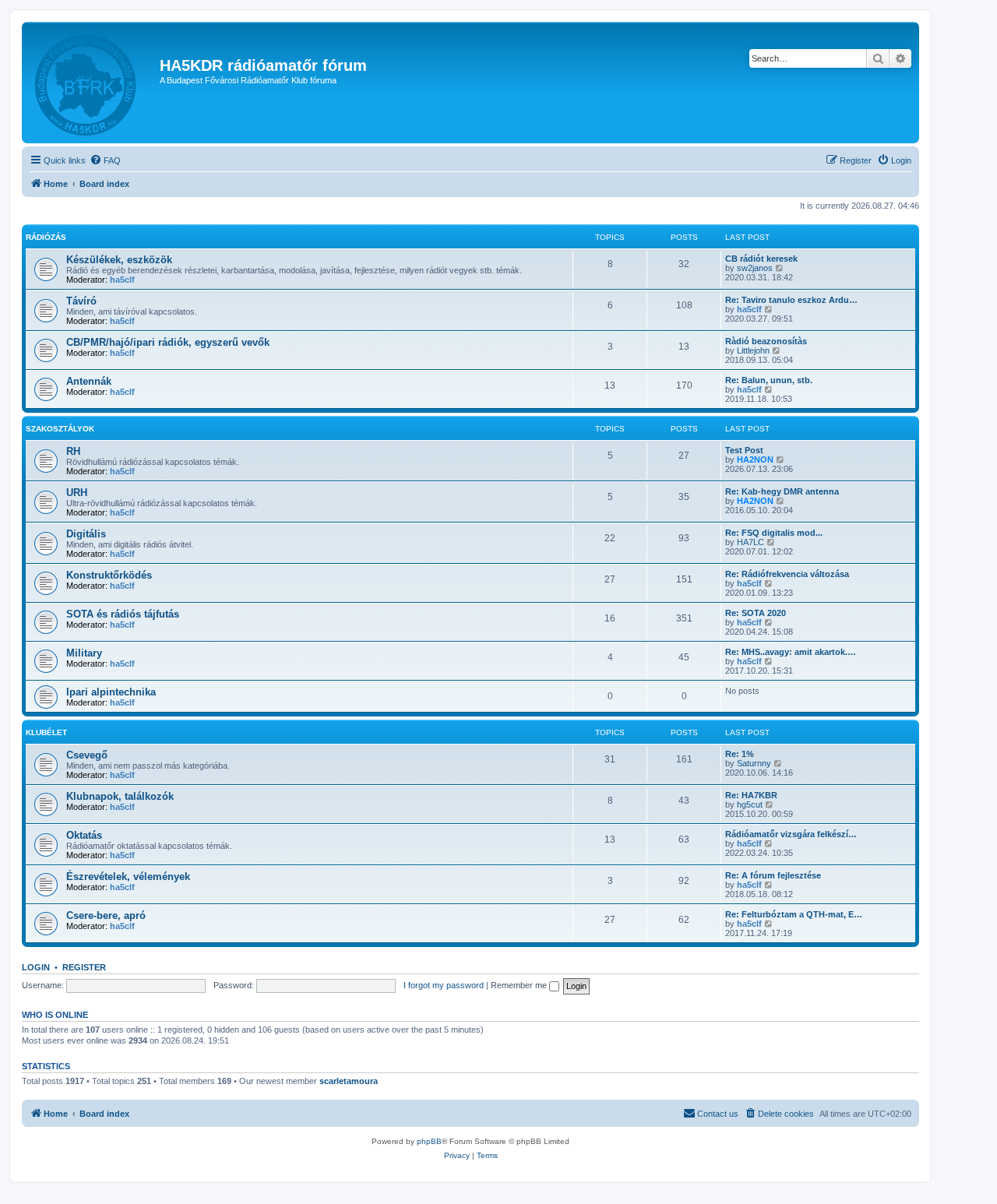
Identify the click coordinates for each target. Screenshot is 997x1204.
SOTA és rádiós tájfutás (122, 614)
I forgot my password (443, 985)
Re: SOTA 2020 (755, 613)
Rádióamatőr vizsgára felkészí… (791, 834)
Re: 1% (739, 754)
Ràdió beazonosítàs (766, 341)
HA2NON (755, 459)
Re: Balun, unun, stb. (768, 380)
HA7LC (750, 542)
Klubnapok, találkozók (120, 796)
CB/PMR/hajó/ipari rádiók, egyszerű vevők (168, 342)
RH (73, 451)
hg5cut (750, 804)
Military (84, 653)
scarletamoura (348, 1081)
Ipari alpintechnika (111, 692)
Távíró (81, 301)
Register (84, 967)
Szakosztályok (60, 428)
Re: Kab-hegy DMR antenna (782, 491)
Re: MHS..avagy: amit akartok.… (790, 652)
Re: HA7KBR (751, 795)
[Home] (93, 82)
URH (76, 492)
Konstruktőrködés (109, 575)
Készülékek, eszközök (119, 260)
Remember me (520, 985)
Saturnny (754, 763)
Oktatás (84, 835)
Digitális (86, 534)
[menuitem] (105, 160)
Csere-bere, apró (106, 915)
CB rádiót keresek (761, 258)
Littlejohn (753, 350)
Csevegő (86, 755)
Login (36, 967)
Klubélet (46, 732)
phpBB (429, 1141)
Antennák (88, 381)
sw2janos (755, 268)
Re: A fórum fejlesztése (773, 875)
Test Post (744, 450)
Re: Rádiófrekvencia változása (787, 574)
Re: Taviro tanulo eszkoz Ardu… (791, 300)
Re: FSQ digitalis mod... (774, 532)
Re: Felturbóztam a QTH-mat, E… (793, 914)
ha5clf (122, 279)
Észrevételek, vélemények (128, 876)
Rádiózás (46, 237)
